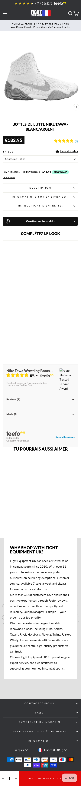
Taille (8, 151)
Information (39, 740)
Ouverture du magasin (39, 721)
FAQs (39, 712)
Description (40, 187)
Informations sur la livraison (40, 196)
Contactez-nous (39, 703)
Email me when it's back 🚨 (50, 778)
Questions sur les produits (40, 221)
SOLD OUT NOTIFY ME (27, 341)
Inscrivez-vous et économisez (39, 731)
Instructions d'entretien (40, 205)
